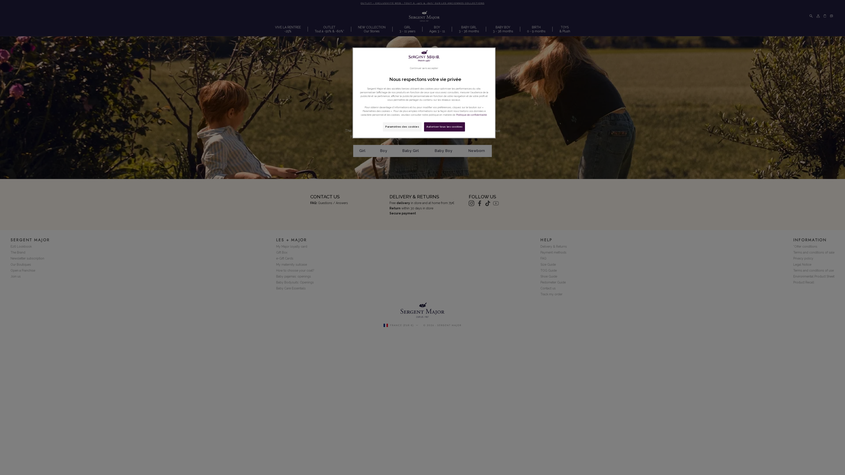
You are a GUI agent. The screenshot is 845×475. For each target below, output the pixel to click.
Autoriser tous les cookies (444, 126)
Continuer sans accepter (424, 68)
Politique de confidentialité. (471, 114)
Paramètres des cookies (402, 126)
